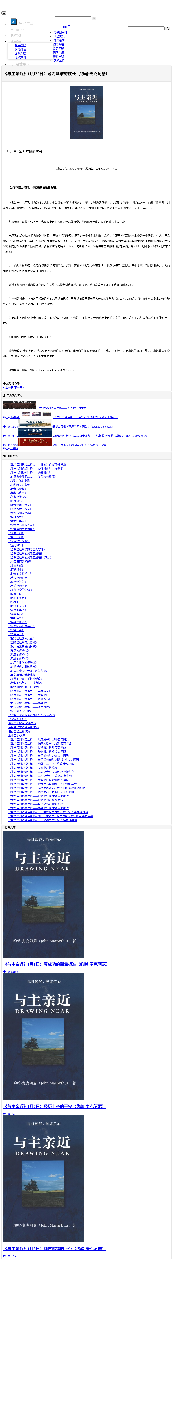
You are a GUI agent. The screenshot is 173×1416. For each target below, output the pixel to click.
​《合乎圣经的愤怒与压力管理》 (27, 549)
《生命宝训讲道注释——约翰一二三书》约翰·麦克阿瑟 (41, 763)
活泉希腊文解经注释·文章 (23, 727)
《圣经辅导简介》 (19, 541)
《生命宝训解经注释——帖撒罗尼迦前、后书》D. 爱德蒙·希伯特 (46, 788)
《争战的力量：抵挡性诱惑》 (25, 678)
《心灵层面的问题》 (20, 561)
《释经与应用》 (17, 492)
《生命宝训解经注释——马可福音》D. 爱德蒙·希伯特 (40, 775)
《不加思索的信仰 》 (20, 589)
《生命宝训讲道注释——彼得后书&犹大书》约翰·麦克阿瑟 (43, 759)
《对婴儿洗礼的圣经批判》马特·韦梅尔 (31, 715)
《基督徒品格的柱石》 (21, 626)
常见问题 (20, 49)
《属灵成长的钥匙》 (20, 711)
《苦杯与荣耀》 (17, 488)
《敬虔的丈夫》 (17, 606)
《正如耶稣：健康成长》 (23, 674)
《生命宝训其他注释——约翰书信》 (30, 472)
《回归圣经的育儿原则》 (23, 642)
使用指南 (16, 41)
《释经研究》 (16, 501)
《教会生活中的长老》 (21, 525)
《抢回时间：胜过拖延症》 (24, 687)
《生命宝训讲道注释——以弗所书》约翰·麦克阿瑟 (38, 739)
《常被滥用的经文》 (20, 505)
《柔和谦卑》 (16, 618)
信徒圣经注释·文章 (19, 731)
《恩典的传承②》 (19, 654)
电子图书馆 (17, 29)
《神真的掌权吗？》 (20, 573)
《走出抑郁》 (16, 565)
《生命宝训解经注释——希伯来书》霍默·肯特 (35, 804)
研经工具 (59, 60)
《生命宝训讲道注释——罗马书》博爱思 (32, 767)
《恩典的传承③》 (19, 658)
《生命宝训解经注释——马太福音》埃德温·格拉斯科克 (41, 771)
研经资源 (16, 35)
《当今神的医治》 (19, 577)
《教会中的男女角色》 (21, 529)
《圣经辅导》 (16, 545)
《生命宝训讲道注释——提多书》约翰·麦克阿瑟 (37, 747)
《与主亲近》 (16, 634)
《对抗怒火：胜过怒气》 (23, 666)
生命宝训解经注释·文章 (22, 723)
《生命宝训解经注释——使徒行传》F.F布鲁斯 (35, 468)
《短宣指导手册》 (19, 521)
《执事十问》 (16, 537)
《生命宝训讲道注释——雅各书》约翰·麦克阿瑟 (37, 751)
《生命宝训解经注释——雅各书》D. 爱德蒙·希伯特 (38, 808)
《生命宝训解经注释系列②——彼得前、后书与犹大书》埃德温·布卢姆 (50, 816)
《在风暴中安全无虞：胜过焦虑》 (28, 670)
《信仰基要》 (16, 517)
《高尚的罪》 (16, 602)
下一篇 (18, 387)
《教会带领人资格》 (20, 513)
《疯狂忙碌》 (16, 594)
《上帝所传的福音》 (20, 509)
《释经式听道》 (17, 622)
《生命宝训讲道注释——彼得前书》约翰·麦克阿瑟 (38, 755)
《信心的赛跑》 (17, 598)
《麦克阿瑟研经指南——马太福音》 (30, 691)
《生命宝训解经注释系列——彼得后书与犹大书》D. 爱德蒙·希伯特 (48, 812)
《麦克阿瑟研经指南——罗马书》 (28, 695)
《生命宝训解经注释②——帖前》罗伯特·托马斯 (37, 464)
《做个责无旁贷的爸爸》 (23, 646)
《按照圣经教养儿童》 (21, 638)
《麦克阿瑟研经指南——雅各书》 (28, 703)
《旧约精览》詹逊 (19, 484)
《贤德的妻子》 (17, 610)
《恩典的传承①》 (19, 650)
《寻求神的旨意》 (19, 585)
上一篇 (9, 387)
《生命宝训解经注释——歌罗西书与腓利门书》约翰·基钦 (42, 784)
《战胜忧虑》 (16, 630)
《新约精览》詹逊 (19, 480)
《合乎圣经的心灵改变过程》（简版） (30, 557)
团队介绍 (20, 53)
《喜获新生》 (16, 569)
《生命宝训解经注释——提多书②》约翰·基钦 (35, 800)
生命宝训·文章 (16, 735)
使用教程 (20, 45)
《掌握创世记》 (17, 719)
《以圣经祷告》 (17, 581)
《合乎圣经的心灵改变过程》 (25, 553)
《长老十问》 (16, 533)
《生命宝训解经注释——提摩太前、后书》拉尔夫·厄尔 (41, 792)
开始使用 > (21, 64)
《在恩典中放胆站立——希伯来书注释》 (32, 476)
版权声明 (20, 57)
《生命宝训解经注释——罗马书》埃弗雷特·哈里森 (38, 780)
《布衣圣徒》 (16, 614)
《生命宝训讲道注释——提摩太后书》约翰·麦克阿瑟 (39, 743)
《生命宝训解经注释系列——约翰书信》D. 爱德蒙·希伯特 (42, 820)
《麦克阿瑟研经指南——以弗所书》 (30, 699)
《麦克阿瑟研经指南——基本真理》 (30, 707)
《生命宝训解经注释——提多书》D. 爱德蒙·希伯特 (38, 796)
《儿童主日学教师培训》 (23, 662)
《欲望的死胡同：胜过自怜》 (25, 682)
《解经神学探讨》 (19, 496)
